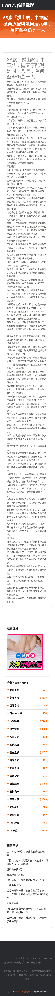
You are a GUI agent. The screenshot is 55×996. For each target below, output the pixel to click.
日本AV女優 (29, 713)
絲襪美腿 (29, 690)
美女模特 (29, 697)
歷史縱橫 (29, 752)
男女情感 (29, 729)
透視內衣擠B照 (14, 869)
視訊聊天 (29, 822)
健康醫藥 (29, 815)
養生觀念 (29, 807)
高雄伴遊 (34, 975)
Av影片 (29, 830)
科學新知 (29, 760)
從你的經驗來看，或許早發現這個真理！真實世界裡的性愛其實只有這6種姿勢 (27, 894)
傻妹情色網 (12, 903)
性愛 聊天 (23, 975)
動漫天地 (29, 768)
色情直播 (8, 962)
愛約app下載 (9, 971)
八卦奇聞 (29, 736)
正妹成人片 (19, 962)
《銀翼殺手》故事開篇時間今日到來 (25, 880)
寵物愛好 (29, 791)
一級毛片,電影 (14, 885)
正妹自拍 (29, 705)
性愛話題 (29, 721)
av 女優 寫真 (19, 958)
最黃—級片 (32, 958)
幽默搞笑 (29, 744)
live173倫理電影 (22, 992)
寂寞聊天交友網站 (16, 874)
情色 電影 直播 (45, 958)
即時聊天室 (22, 971)
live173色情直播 (33, 962)
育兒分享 (29, 799)
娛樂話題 (29, 783)
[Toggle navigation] (51, 4)
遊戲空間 (29, 776)
